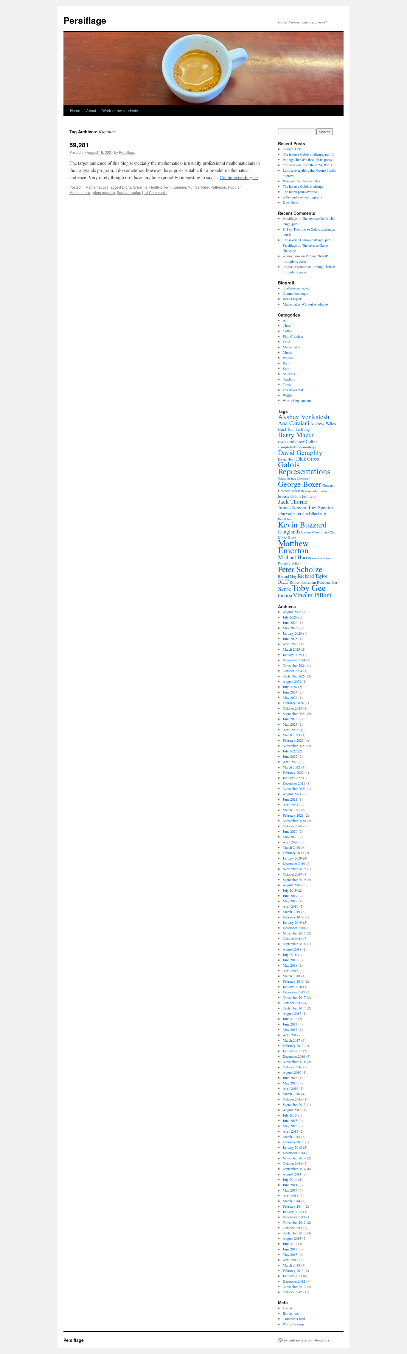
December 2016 (294, 1056)
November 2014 (294, 1158)
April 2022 (290, 761)
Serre (284, 589)
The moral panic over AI (300, 191)
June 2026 (290, 622)
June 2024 (290, 692)
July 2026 (290, 617)
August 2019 (292, 884)
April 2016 (290, 1088)
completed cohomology (297, 447)
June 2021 (290, 799)
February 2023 (293, 740)
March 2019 (291, 911)
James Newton (292, 507)
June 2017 (290, 1024)
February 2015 (293, 1141)
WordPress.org (293, 1324)
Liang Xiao (328, 532)
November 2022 (294, 745)
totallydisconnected (296, 288)
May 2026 (290, 627)
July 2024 (290, 686)
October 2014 (292, 1163)
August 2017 (292, 1013)
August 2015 (292, 1109)
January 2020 (292, 858)
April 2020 (290, 842)
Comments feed (294, 1318)
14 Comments (155, 192)
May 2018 (290, 965)
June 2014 (290, 1184)
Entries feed (291, 1313)
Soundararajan (129, 192)
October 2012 (292, 1291)
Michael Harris (294, 557)
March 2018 (291, 975)
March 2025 (291, 649)
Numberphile (198, 187)
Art (285, 320)
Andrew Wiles (323, 423)
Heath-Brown (160, 187)
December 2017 (294, 992)
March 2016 (291, 1093)
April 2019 (290, 906)
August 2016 (292, 1072)
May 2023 (290, 724)
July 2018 (290, 954)
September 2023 (294, 713)
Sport (287, 368)
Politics (288, 357)
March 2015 (291, 1136)
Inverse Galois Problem (297, 496)
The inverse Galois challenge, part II (308, 154)
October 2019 (292, 874)
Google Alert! (292, 148)
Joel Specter (320, 507)
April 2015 (290, 1131)
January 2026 (292, 633)
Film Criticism (293, 336)
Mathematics (96, 187)
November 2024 (294, 665)
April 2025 (290, 643)
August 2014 (292, 1174)
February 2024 (293, 702)
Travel (287, 384)
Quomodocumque (295, 293)
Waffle (287, 395)
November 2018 (294, 933)
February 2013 (293, 1270)
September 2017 (294, 1008)
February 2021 (293, 815)
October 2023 (292, 708)
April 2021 (290, 804)
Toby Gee (309, 587)
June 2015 (290, 1120)
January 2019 (292, 922)
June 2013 (290, 1249)
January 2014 (292, 1211)
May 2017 (290, 1029)
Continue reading (239, 177)
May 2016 (290, 1083)
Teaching (289, 379)
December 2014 (294, 1152)
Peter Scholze (300, 569)
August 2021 (292, 793)
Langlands (289, 531)
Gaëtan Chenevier (298, 478)
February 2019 (293, 917)
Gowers (328, 485)
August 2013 (292, 1238)
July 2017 (290, 1018)
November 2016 (294, 1061)
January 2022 (292, 777)
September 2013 (294, 1233)
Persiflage (84, 20)
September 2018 (294, 943)
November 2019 (294, 868)
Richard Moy (287, 576)
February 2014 (293, 1206)
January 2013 (292, 1275)
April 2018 (290, 970)
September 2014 (294, 1168)
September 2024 (294, 676)
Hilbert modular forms (312, 491)
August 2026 (292, 611)
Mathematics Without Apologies (305, 304)
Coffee (287, 330)
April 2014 (290, 1195)
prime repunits (103, 192)
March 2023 (291, 734)
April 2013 (290, 1259)
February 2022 (293, 772)
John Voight (286, 513)
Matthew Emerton (293, 546)
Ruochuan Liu (327, 582)
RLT (283, 581)
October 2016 (292, 1067)
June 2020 (290, 831)
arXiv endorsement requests (302, 197)
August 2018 (292, 949)
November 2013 (294, 1222)
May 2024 (290, 697)
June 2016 (290, 1077)
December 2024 (294, 660)
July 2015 (290, 1115)
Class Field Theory (291, 441)
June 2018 (290, 959)
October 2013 (292, 1227)
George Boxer (299, 484)
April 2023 (290, 729)
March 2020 (291, 847)
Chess (287, 325)
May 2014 (290, 1190)
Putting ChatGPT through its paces (307, 159)
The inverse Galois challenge (303, 186)
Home (75, 110)
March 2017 (291, 1040)
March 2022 (291, 767)
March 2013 (291, 1265)
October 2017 (292, 1002)
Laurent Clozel (311, 532)
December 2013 (294, 1216)
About (91, 110)
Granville (140, 187)
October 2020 (292, 826)
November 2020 (294, 820)
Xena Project (292, 298)
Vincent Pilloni (312, 595)
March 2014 (291, 1200)
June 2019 (290, 895)
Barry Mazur (296, 434)
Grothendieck (287, 490)
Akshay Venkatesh (304, 416)
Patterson (218, 187)
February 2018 (293, 981)
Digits (126, 187)
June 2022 (290, 756)
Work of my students (120, 110)
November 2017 (294, 997)
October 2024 (292, 670)
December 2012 (294, 1281)
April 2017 (290, 1034)
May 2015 (290, 1125)
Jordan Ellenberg (311, 513)
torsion (285, 595)
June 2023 (290, 718)
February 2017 (293, 1045)
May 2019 (290, 901)
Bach (282, 429)
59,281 (79, 144)
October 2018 (292, 938)
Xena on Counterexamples (301, 181)
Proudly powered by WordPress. (307, 1340)
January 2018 (292, 986)
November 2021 (294, 788)
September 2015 (294, 1104)
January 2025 (292, 654)
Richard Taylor (312, 575)
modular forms (321, 558)
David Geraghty (300, 452)
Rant (286, 363)
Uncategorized (293, 389)
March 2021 (291, 809)
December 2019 (294, 863)
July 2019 (290, 890)
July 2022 (290, 751)
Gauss (282, 478)
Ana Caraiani (293, 423)
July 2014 (290, 1179)
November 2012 (294, 1286)
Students (289, 373)
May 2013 (290, 1254)
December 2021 (294, 783)
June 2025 (290, 638)
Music (287, 352)
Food (286, 341)
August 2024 (292, 681)
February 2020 (293, 852)
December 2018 (294, 927)
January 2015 (292, 1147)
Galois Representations (304, 468)
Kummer (179, 187)
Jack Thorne (292, 501)
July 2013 (290, 1243)
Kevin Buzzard (302, 524)
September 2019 (294, 879)
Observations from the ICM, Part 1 (307, 164)
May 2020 (290, 836)
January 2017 (292, 1050)
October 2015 (292, 1099)
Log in (287, 1308)
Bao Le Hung (299, 429)
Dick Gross (291, 202)
